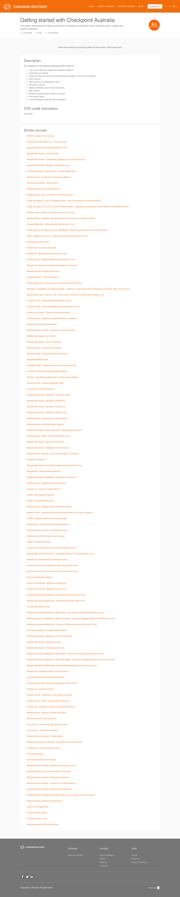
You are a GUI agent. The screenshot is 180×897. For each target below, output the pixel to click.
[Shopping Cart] (169, 6)
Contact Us (154, 6)
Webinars (103, 862)
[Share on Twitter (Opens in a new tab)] (27, 877)
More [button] (140, 6)
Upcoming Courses (126, 6)
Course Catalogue (105, 6)
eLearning (104, 866)
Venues (135, 855)
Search (102, 858)
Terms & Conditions (139, 862)
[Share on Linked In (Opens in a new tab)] (32, 877)
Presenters (136, 858)
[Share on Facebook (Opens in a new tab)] (22, 877)
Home (91, 6)
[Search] (166, 6)
